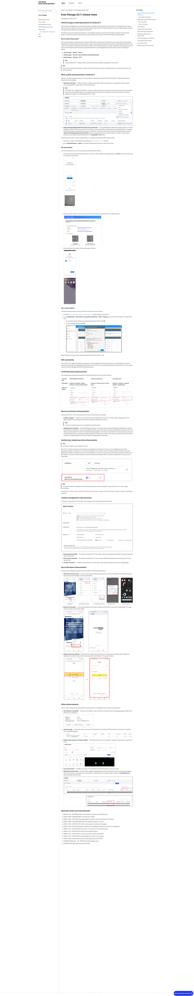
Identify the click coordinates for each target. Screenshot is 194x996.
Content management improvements (145, 38)
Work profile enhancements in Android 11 (146, 19)
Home (62, 10)
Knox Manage (69, 10)
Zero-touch (101, 141)
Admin (63, 3)
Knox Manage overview (43, 19)
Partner (80, 3)
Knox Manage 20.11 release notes (47, 32)
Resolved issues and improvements (145, 45)
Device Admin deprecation (145, 17)
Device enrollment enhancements (145, 31)
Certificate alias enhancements (144, 29)
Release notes (41, 29)
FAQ (39, 34)
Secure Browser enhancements (144, 40)
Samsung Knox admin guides (45, 10)
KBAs (39, 36)
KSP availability (141, 26)
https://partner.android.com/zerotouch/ (80, 314)
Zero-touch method (143, 24)
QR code (94, 141)
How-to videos (41, 22)
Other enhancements (142, 43)
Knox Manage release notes (81, 10)
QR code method (142, 22)
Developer (71, 3)
